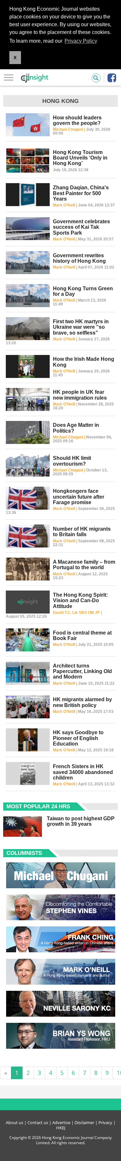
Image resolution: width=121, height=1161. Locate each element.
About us (14, 1122)
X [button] (15, 57)
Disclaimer (84, 1122)
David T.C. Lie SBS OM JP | (77, 612)
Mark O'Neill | (65, 205)
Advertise (61, 1122)
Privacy (105, 1122)
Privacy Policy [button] (81, 41)
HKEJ (60, 1128)
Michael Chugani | (69, 129)
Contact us (37, 1122)
